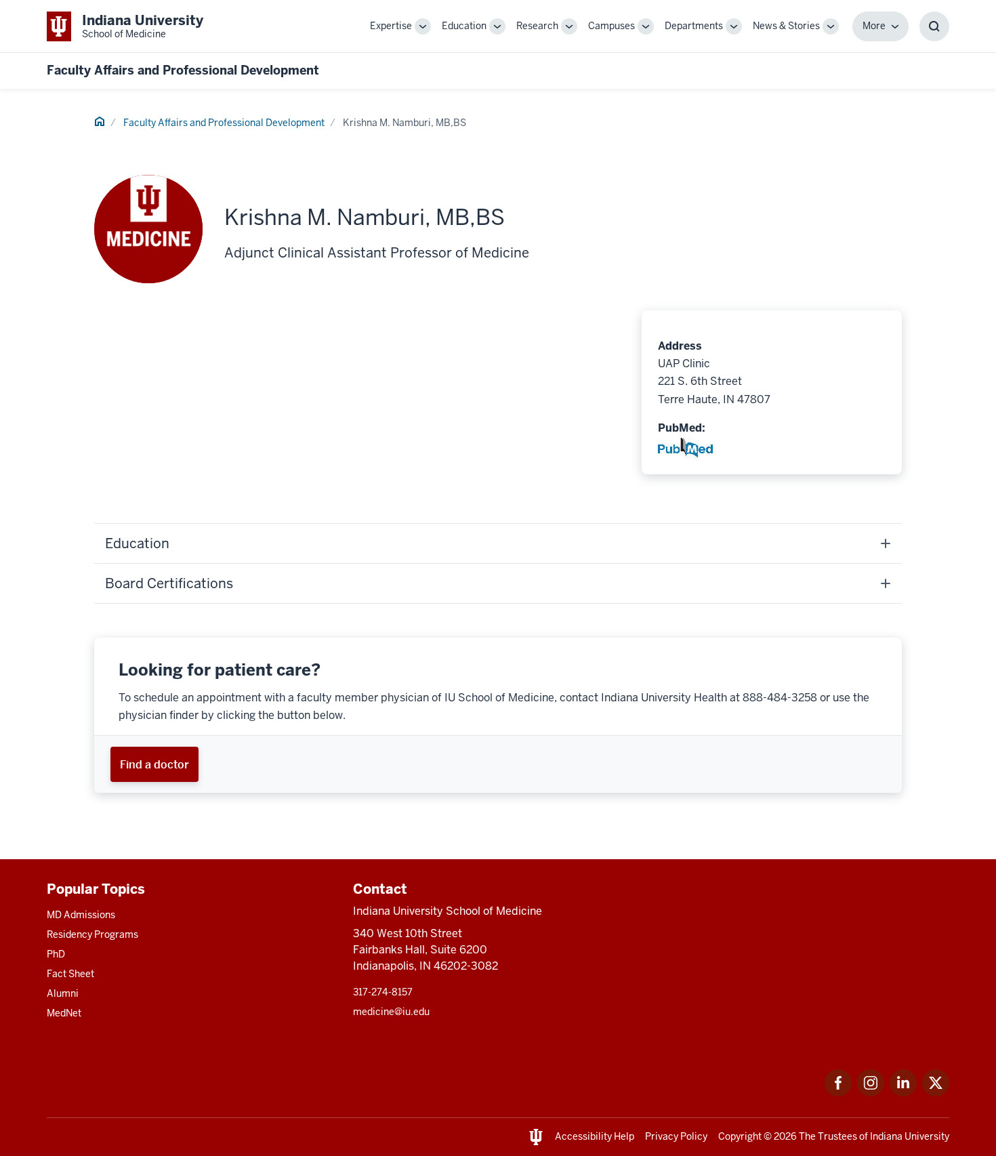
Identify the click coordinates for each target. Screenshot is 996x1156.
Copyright (740, 1136)
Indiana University (909, 1136)
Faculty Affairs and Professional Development (183, 70)
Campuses (611, 26)
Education (464, 26)
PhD (56, 954)
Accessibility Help (594, 1136)
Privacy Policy (676, 1136)
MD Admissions (81, 915)
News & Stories (786, 26)
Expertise (391, 26)
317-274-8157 (383, 992)
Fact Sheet (70, 974)
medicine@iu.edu (391, 1012)
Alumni (63, 993)
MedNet (64, 1013)
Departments (694, 26)
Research (537, 26)
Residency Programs (92, 934)
